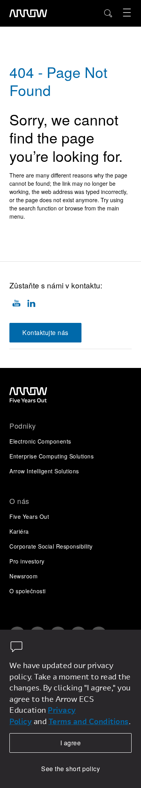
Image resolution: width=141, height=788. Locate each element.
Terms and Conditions (89, 721)
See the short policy (70, 768)
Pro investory (27, 561)
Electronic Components (40, 441)
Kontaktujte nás (45, 332)
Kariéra (19, 531)
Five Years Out (29, 516)
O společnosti (27, 591)
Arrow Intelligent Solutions (44, 471)
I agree (70, 742)
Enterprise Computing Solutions (51, 456)
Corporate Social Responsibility (51, 546)
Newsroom (23, 576)
